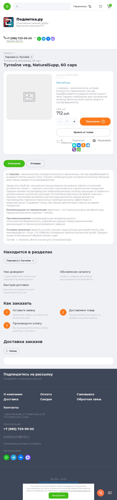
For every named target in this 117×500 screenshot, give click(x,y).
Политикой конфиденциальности (75, 491)
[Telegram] (88, 145)
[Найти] (17, 6)
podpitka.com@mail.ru (17, 436)
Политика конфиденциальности (58, 482)
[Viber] (74, 149)
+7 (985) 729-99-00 (19, 38)
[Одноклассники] (83, 145)
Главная (8, 53)
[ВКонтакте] (79, 145)
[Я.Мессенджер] (74, 145)
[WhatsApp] (79, 149)
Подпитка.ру (29, 19)
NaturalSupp (63, 82)
